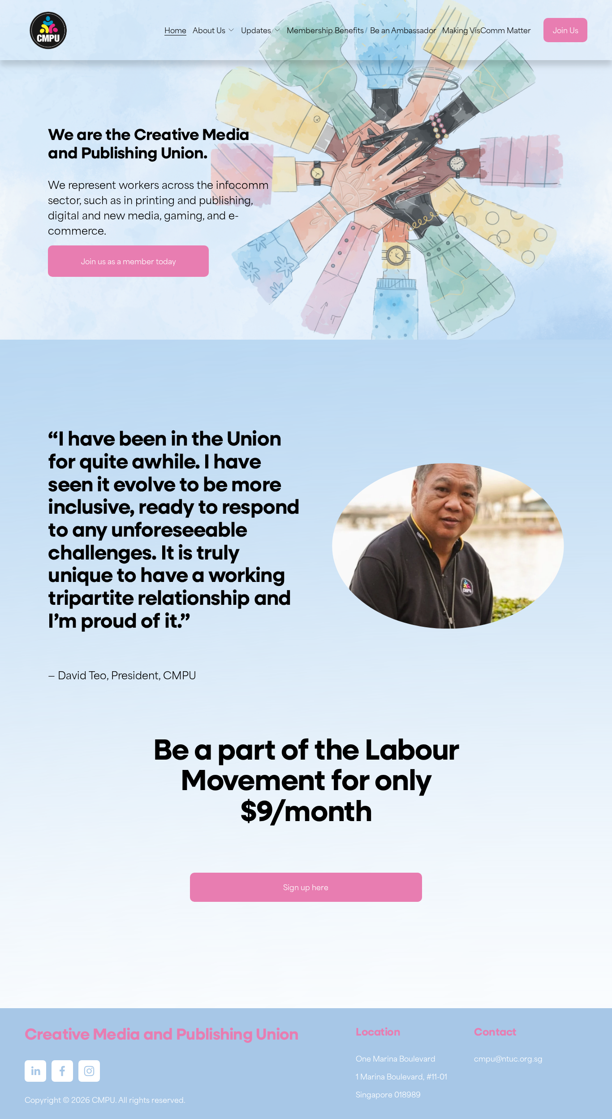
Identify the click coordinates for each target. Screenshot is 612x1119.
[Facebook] (62, 1071)
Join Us (565, 30)
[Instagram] (89, 1071)
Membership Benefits (325, 30)
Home (175, 30)
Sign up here (305, 887)
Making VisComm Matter (486, 30)
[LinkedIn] (35, 1071)
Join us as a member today (128, 261)
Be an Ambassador (403, 30)
